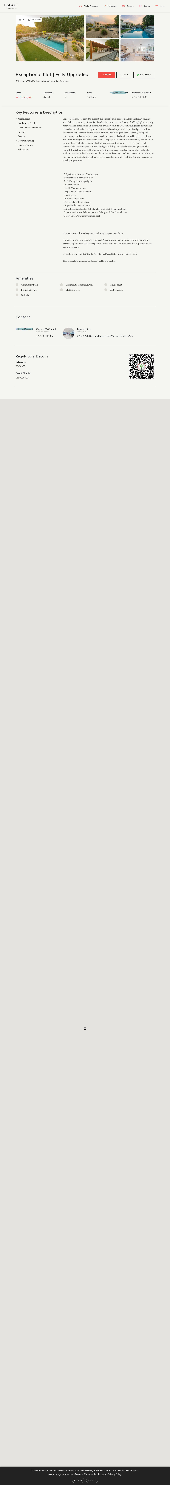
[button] (85, 1028)
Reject (92, 1480)
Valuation (112, 6)
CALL (126, 75)
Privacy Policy (114, 1474)
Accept (78, 1480)
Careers (130, 6)
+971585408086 (139, 97)
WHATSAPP (145, 75)
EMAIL (108, 75)
